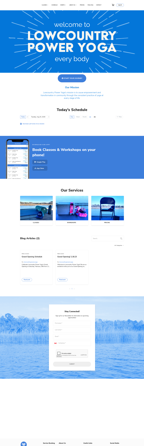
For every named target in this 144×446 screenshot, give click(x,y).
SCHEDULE (54, 5)
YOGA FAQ (90, 5)
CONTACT (98, 5)
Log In (120, 5)
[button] (27, 279)
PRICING (82, 5)
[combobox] (107, 238)
